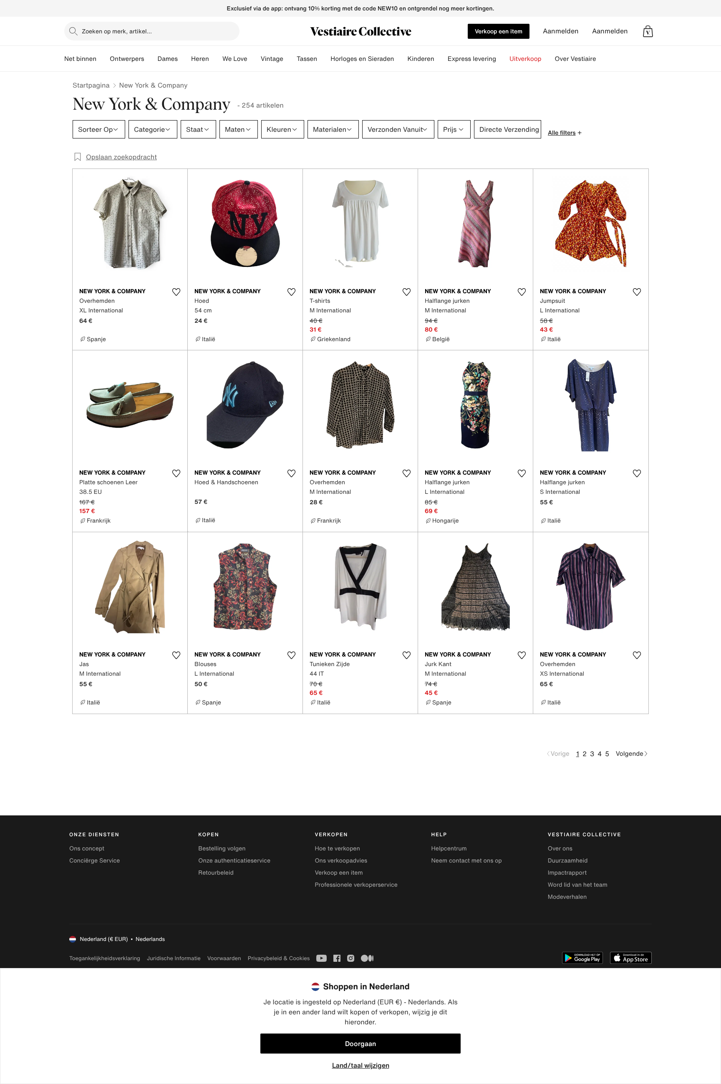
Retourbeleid (216, 872)
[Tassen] (323, 58)
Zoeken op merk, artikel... (117, 31)
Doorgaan (360, 1044)
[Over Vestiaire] (603, 58)
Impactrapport (567, 872)
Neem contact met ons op (466, 860)
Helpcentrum (449, 848)
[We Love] (254, 58)
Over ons (560, 848)
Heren (200, 58)
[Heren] (215, 58)
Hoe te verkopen (337, 848)
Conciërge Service (94, 860)
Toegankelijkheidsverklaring (104, 958)
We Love (234, 58)
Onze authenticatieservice (234, 860)
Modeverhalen (567, 897)
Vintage (272, 58)
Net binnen (80, 58)
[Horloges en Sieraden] (400, 58)
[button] (648, 31)
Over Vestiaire (575, 58)
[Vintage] (290, 58)
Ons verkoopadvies (341, 860)
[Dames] (184, 58)
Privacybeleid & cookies (279, 958)
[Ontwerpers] (151, 58)
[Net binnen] (103, 58)
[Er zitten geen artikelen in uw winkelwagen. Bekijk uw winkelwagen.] (648, 31)
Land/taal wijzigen (360, 1065)
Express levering (472, 58)
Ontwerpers (127, 58)
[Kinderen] (441, 58)
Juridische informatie (174, 958)
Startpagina (91, 85)
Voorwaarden (224, 958)
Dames (168, 58)
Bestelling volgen (221, 848)
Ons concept (86, 848)
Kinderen (420, 58)
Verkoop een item (498, 31)
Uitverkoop (525, 58)
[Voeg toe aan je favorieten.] (176, 292)
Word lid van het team (578, 884)
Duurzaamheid (568, 860)
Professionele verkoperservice (356, 884)
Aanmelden (561, 31)
